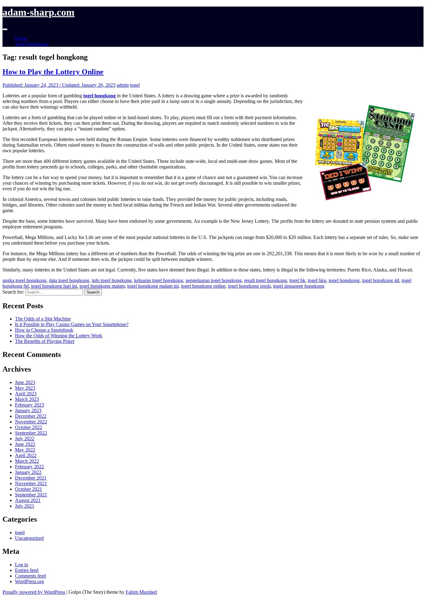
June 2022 (25, 444)
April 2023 (25, 393)
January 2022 (28, 472)
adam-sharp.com (38, 12)
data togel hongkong (69, 280)
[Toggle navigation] (4, 29)
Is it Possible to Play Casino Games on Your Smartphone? (71, 324)
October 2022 (28, 427)
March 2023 (27, 399)
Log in (21, 564)
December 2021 (30, 477)
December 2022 (30, 416)
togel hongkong (344, 280)
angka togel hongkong (24, 280)
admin (123, 85)
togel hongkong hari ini (54, 286)
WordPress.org (29, 581)
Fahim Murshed (141, 592)
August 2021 (28, 500)
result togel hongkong (265, 280)
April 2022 (25, 455)
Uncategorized (29, 538)
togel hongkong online (203, 286)
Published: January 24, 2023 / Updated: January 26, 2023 (58, 85)
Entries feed (26, 570)
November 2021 (31, 483)
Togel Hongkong (32, 43)
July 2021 (24, 506)
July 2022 (24, 438)
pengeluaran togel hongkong (214, 280)
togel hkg (317, 280)
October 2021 (28, 489)
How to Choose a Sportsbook (44, 330)
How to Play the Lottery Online (53, 72)
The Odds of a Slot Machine (43, 318)
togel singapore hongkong (298, 286)
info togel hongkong (112, 280)
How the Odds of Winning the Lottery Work (58, 335)
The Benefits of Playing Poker (45, 341)
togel (135, 85)
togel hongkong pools (249, 286)
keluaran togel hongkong (158, 280)
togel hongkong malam (102, 286)
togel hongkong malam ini (153, 286)
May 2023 (25, 388)
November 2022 (31, 421)
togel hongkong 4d (380, 280)
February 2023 (29, 404)
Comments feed (30, 575)
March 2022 (27, 461)
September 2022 (31, 433)
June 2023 (25, 382)
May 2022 (25, 449)
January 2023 (28, 410)
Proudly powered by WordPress (33, 592)
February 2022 (29, 466)
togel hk (297, 280)
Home (21, 38)
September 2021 (31, 494)
